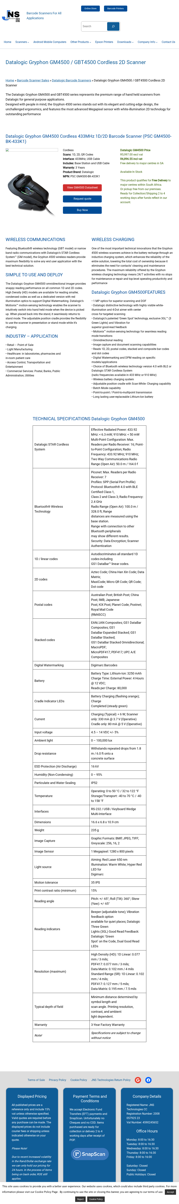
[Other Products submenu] (90, 42)
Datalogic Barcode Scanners (71, 80)
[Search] (113, 26)
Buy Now (82, 210)
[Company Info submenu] (156, 42)
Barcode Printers (115, 8)
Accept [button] (170, 1192)
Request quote (82, 198)
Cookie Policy (96, 1199)
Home (10, 80)
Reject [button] (80, 1199)
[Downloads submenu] (133, 42)
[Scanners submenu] (28, 42)
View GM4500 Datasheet (82, 187)
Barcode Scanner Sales (33, 80)
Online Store (90, 8)
